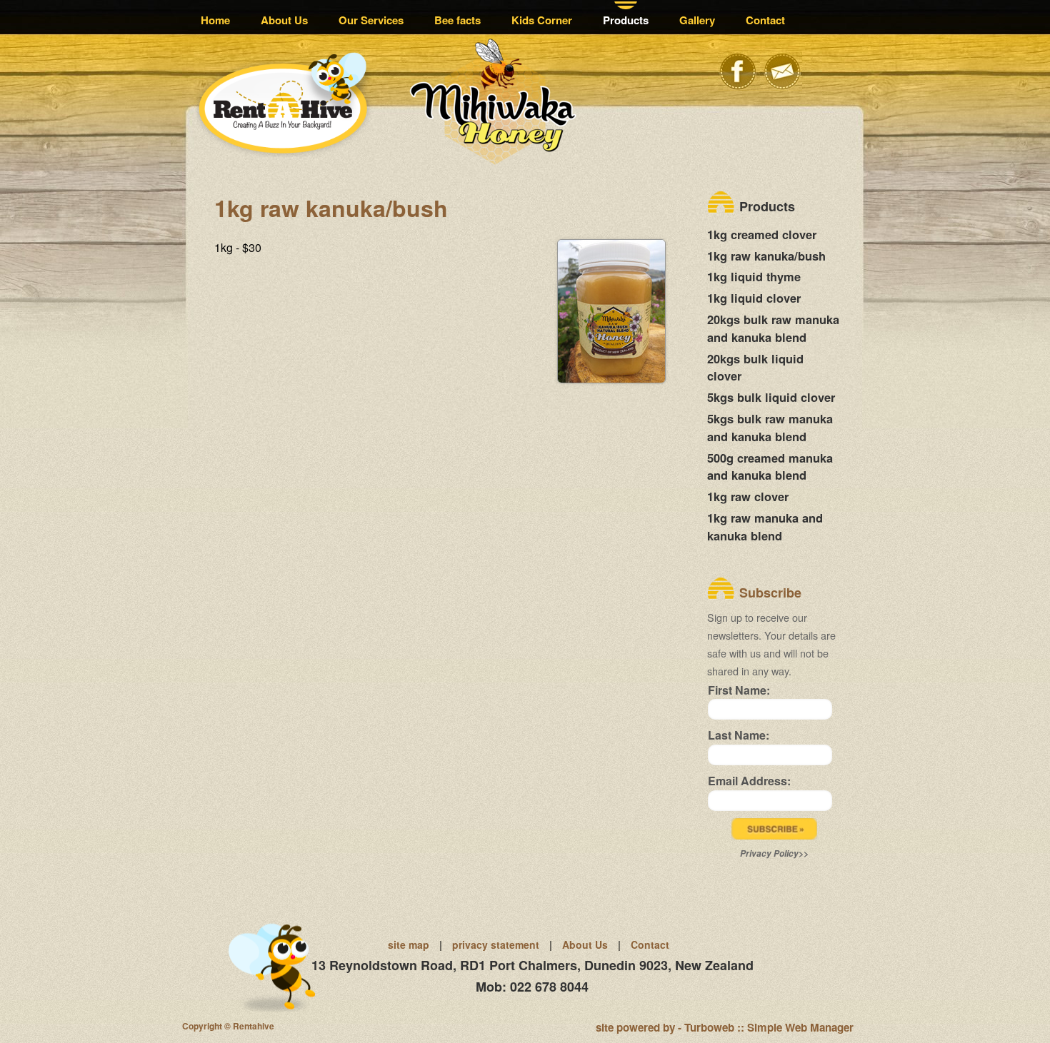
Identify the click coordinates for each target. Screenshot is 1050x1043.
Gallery (697, 20)
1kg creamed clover (761, 234)
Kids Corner (541, 20)
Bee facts (457, 20)
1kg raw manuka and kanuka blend (765, 526)
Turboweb (709, 1027)
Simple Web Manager (800, 1027)
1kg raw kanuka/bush (766, 255)
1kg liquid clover (754, 297)
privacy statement (495, 944)
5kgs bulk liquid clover (771, 396)
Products (626, 20)
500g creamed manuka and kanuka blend (770, 466)
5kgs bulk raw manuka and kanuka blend (770, 427)
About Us (284, 20)
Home (215, 20)
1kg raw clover (748, 496)
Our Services (371, 20)
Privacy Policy (769, 853)
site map (408, 944)
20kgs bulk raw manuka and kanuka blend (773, 328)
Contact (765, 20)
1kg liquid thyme (754, 276)
